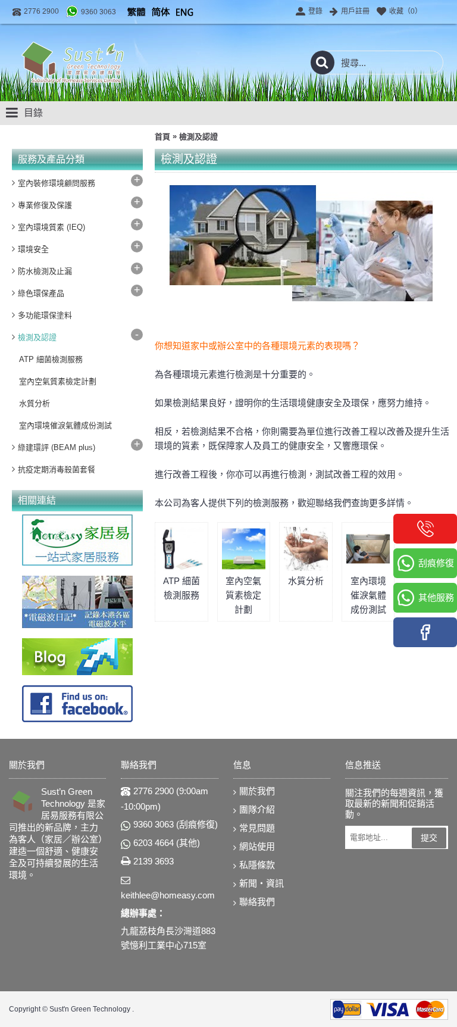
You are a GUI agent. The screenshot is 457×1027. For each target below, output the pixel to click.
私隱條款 (257, 865)
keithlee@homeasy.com (168, 895)
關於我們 (257, 791)
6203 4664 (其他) (166, 843)
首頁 (162, 136)
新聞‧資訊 (261, 883)
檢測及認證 (198, 136)
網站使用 (257, 846)
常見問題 (257, 828)
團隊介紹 (257, 809)
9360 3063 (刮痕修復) (175, 824)
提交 (429, 837)
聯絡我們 (257, 902)
